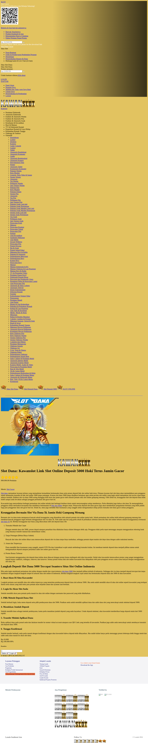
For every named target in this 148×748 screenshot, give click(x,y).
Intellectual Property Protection (48, 680)
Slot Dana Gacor (7, 46)
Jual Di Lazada (44, 676)
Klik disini (21, 75)
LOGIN (4, 79)
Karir (41, 668)
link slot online (56, 506)
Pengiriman (10, 57)
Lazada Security (44, 678)
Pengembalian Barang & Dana (17, 59)
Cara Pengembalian (10, 672)
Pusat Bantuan (11, 53)
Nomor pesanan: (7, 69)
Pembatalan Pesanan (29, 55)
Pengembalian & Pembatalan (16, 94)
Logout (8, 96)
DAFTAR (4, 81)
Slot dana (4, 493)
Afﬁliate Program (44, 666)
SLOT (3, 2)
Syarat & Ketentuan (45, 670)
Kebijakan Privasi (44, 672)
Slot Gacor (10, 489)
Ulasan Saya (10, 92)
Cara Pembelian (9, 666)
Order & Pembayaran (14, 55)
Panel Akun (10, 85)
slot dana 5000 (67, 571)
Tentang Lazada (44, 664)
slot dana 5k (5, 522)
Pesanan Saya (11, 87)
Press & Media (44, 674)
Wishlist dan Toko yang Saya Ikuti (18, 89)
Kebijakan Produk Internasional (14, 670)
